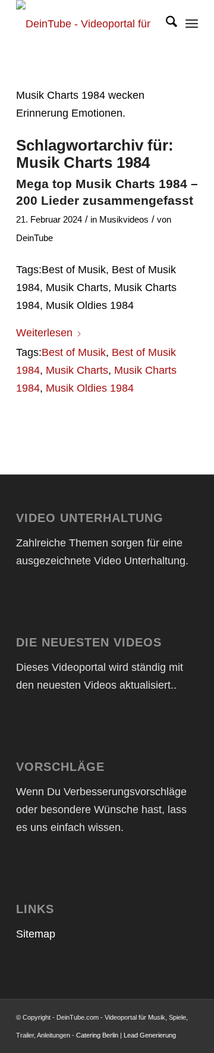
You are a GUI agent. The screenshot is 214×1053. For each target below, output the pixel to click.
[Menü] (191, 24)
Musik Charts (77, 370)
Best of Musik (74, 352)
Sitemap (35, 934)
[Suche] (165, 24)
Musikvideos (124, 219)
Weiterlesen (44, 333)
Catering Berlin (97, 1035)
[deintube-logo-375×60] (89, 24)
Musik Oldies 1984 (90, 388)
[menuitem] (165, 24)
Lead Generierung (150, 1035)
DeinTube (34, 238)
